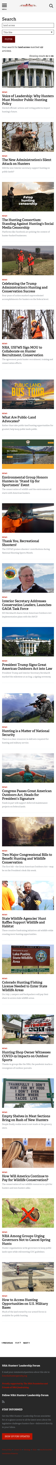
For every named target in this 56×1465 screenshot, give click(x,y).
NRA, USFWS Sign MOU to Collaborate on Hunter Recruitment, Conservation (22, 351)
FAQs (34, 1450)
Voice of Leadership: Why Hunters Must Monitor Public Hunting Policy (28, 100)
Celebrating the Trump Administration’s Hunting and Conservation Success (25, 287)
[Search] (51, 6)
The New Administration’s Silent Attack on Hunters (26, 162)
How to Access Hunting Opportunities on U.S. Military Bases (25, 1304)
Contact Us (18, 1450)
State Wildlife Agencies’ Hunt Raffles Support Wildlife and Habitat (24, 922)
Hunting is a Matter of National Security (25, 733)
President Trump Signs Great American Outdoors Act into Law (27, 667)
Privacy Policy (7, 1450)
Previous (7, 1343)
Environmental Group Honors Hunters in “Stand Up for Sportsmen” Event (25, 481)
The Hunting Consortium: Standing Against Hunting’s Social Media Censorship (28, 224)
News (4, 92)
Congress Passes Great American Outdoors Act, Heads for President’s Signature (27, 795)
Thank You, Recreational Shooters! (20, 543)
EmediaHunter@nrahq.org (14, 1375)
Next (26, 1343)
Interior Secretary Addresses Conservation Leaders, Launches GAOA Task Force (26, 605)
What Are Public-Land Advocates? (19, 419)
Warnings (27, 1450)
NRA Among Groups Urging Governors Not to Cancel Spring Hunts (26, 1240)
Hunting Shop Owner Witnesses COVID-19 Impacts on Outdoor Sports (26, 1056)
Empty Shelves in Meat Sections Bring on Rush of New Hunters (26, 1118)
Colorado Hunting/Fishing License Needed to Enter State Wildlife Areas (24, 986)
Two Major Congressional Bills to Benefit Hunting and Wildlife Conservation (27, 858)
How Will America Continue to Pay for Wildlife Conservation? (25, 1178)
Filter (8, 39)
